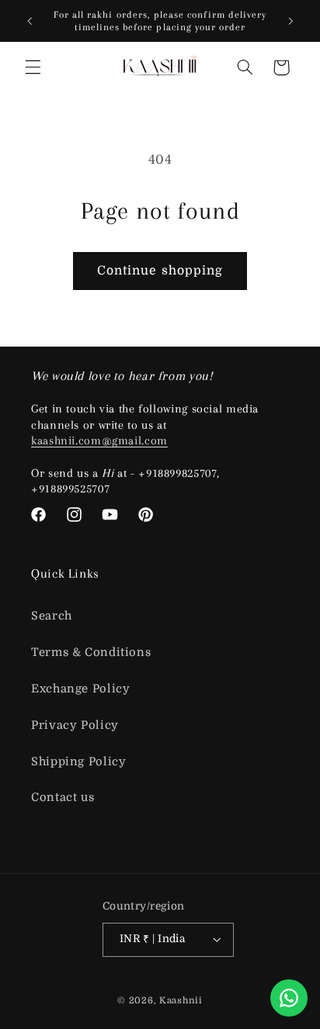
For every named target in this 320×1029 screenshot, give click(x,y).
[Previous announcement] (29, 21)
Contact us (62, 797)
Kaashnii (181, 1001)
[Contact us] (289, 998)
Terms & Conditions (91, 652)
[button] (32, 67)
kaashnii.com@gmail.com (99, 440)
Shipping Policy (78, 761)
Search (51, 616)
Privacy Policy (75, 725)
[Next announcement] (290, 21)
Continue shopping (160, 271)
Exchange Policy (80, 689)
